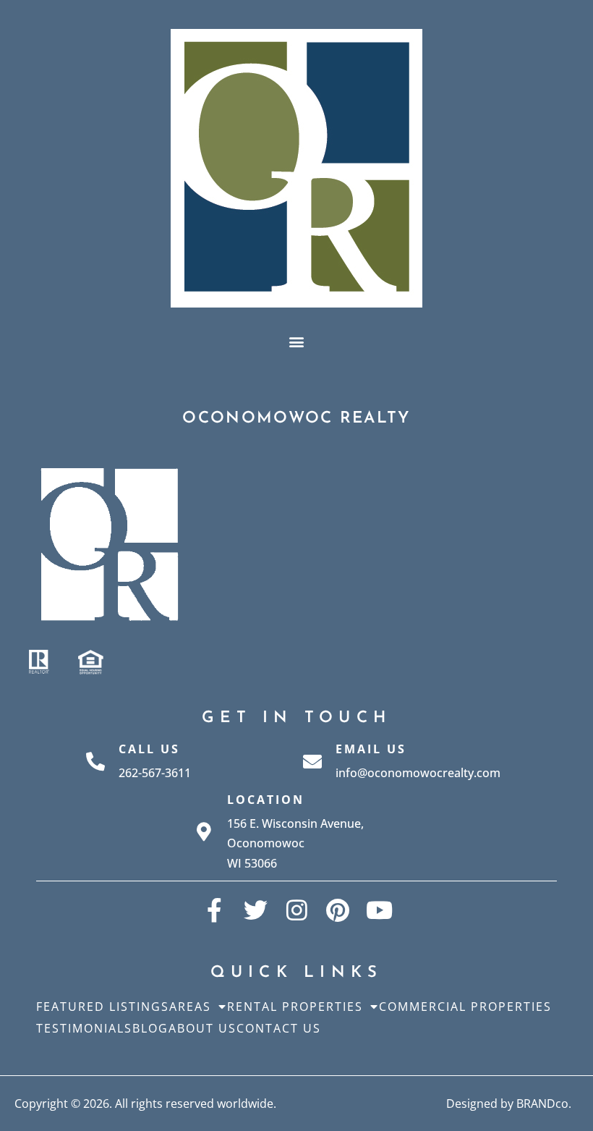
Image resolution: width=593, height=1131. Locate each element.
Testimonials (84, 1028)
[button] (297, 341)
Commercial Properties (465, 1006)
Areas (190, 1006)
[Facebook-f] (214, 910)
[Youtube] (379, 910)
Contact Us (278, 1028)
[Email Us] (312, 761)
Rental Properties (295, 1006)
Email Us (371, 749)
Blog (150, 1028)
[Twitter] (256, 910)
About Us (202, 1028)
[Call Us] (95, 761)
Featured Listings (102, 1006)
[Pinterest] (338, 910)
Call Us (149, 749)
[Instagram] (297, 910)
